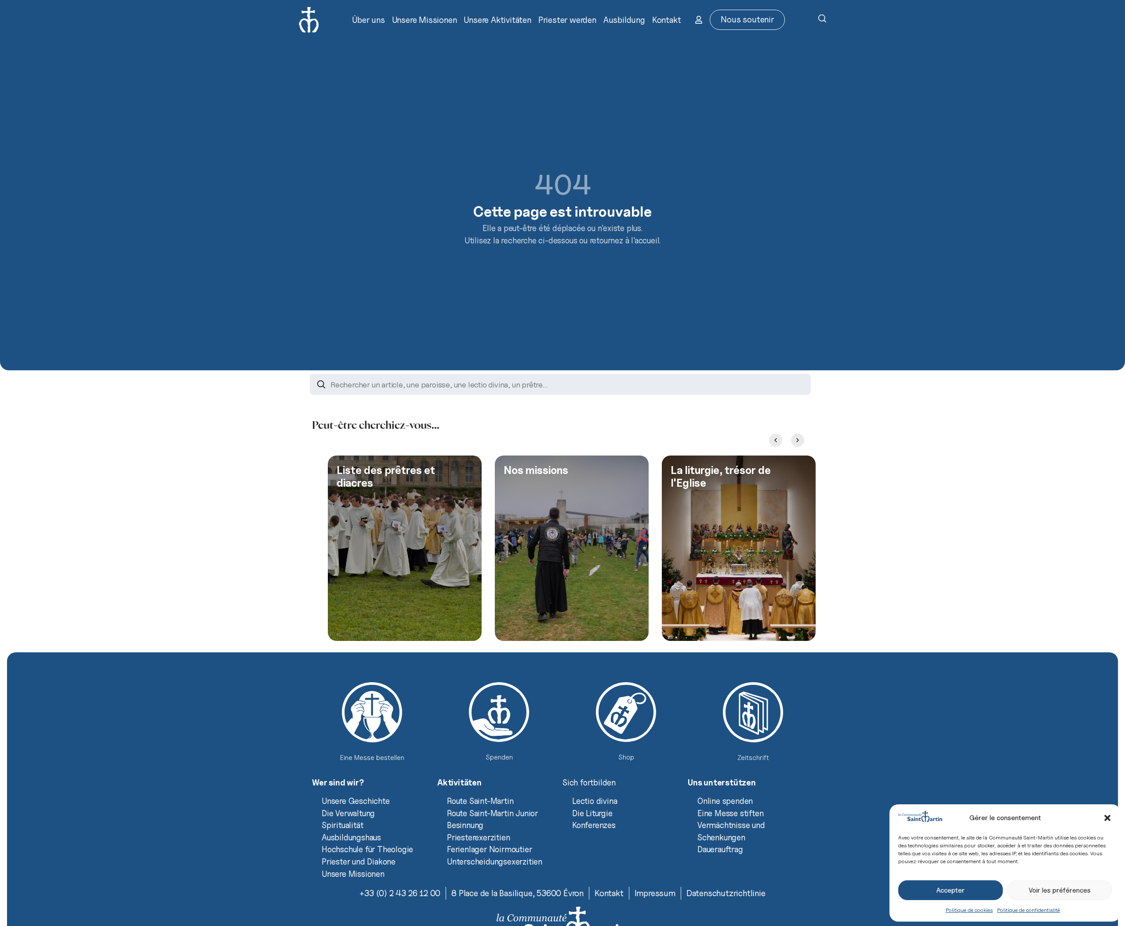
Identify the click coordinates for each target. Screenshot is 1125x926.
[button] (1107, 818)
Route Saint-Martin (480, 801)
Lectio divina (594, 801)
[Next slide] (797, 440)
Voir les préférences (1060, 890)
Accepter (950, 890)
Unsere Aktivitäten (497, 19)
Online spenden (725, 801)
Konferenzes (594, 825)
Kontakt (666, 19)
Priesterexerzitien (478, 837)
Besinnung (465, 825)
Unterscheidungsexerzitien (494, 861)
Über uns (368, 19)
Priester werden (567, 19)
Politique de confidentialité (1028, 910)
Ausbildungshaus (351, 837)
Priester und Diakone (359, 861)
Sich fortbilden (589, 782)
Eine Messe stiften (730, 813)
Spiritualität (342, 825)
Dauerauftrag (720, 849)
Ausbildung (624, 19)
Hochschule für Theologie (367, 849)
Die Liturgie (592, 813)
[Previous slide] (775, 440)
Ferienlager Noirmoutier (489, 849)
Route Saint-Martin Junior (492, 813)
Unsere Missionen (424, 19)
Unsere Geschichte (356, 801)
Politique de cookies (969, 910)
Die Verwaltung (348, 813)
